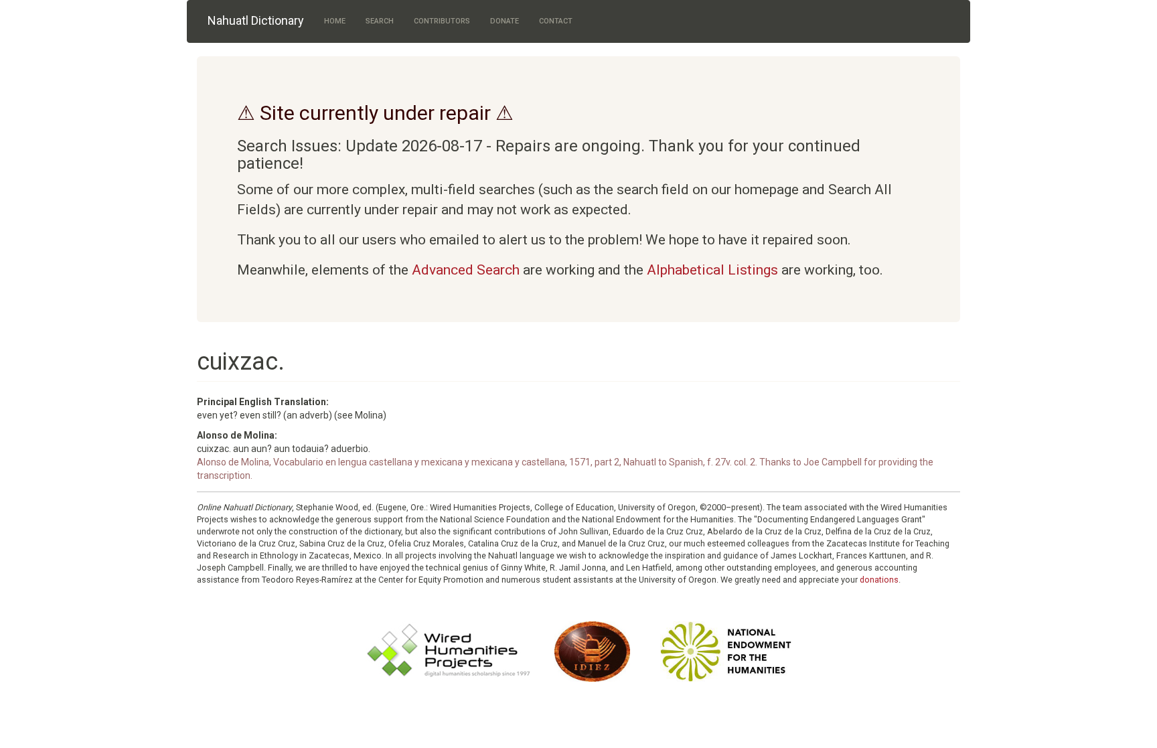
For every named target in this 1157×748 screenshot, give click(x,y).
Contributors (442, 21)
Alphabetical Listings (712, 270)
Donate (504, 21)
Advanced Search (466, 270)
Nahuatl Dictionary (256, 20)
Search (380, 21)
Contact (555, 21)
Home (334, 21)
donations (879, 580)
